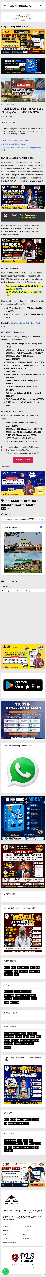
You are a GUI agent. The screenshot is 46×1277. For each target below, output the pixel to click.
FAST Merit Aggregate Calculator (19, 568)
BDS (18, 1120)
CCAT (6, 975)
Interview (7, 1047)
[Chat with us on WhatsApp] (5, 1271)
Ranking (18, 995)
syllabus (7, 1040)
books (32, 1037)
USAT (16, 975)
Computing (12, 1123)
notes (38, 1037)
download (22, 1033)
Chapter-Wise (9, 1037)
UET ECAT (26, 1230)
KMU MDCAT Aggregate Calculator (16, 141)
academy (18, 1044)
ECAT (32, 968)
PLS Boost (6, 1227)
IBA (5, 1147)
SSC (26, 971)
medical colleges (10, 1140)
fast (26, 1144)
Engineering (26, 1120)
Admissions (8, 992)
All (8, 105)
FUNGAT (32, 971)
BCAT (21, 971)
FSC (27, 968)
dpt (27, 1123)
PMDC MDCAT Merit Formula (14, 144)
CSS (37, 1120)
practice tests (25, 1040)
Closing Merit (18, 992)
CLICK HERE (16, 289)
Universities (8, 1144)
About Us (26, 1238)
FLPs (34, 1033)
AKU (5, 971)
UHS (30, 1140)
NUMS (13, 968)
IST (11, 1151)
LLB (5, 1123)
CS (33, 1120)
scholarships (25, 999)
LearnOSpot (27, 1227)
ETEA (11, 971)
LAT (38, 971)
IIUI (33, 1147)
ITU (37, 1147)
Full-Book (18, 1037)
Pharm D (21, 1123)
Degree (33, 999)
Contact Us (6, 1238)
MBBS (13, 105)
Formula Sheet (28, 1044)
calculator (32, 995)
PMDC (16, 1144)
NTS (15, 971)
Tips (5, 1033)
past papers (13, 1033)
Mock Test (15, 1040)
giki (35, 1144)
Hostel (6, 1002)
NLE (11, 975)
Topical (26, 1037)
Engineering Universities (21, 1147)
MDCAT (6, 968)
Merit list (28, 992)
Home (2, 105)
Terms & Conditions (9, 1242)
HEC (39, 1144)
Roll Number (14, 1002)
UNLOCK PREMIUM (9, 122)
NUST (26, 1140)
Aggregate (8, 999)
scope (25, 995)
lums (10, 1147)
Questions (35, 1040)
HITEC (6, 1151)
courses (16, 999)
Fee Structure (9, 995)
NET (37, 968)
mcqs (29, 1033)
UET (21, 1144)
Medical (13, 1120)
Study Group (8, 1044)
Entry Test (20, 968)
